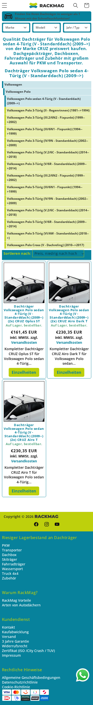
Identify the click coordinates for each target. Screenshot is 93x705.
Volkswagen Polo (18, 92)
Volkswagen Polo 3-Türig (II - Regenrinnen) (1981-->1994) (48, 110)
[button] (75, 5)
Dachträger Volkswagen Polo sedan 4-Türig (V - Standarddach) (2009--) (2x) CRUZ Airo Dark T (69, 314)
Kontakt (8, 627)
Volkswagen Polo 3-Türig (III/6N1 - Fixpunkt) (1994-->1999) (44, 131)
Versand (9, 636)
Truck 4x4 (10, 573)
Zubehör (9, 578)
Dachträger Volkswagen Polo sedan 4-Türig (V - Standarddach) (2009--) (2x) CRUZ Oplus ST (24, 314)
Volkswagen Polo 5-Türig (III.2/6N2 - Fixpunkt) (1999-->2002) (46, 177)
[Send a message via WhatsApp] (83, 675)
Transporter (12, 550)
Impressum (11, 655)
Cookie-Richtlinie (16, 687)
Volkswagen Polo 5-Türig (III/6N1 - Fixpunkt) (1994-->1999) (44, 189)
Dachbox (9, 554)
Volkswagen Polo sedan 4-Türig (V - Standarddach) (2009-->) (44, 101)
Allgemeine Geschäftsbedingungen (31, 677)
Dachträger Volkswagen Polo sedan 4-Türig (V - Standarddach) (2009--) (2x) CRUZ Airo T (24, 432)
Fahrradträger (13, 564)
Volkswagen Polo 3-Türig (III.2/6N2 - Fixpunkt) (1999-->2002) (46, 119)
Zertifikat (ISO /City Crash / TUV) (28, 650)
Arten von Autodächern (21, 605)
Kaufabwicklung (15, 632)
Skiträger (9, 559)
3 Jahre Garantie (15, 641)
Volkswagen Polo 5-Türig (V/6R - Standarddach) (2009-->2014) (47, 224)
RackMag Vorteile (16, 600)
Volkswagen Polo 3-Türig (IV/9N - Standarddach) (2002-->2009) (47, 143)
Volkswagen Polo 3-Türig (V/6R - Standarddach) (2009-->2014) (47, 166)
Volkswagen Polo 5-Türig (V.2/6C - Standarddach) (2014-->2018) (48, 212)
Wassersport (12, 568)
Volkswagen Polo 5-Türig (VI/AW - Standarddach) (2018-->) (48, 235)
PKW (6, 545)
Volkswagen (13, 84)
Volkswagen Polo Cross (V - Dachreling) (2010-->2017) (45, 245)
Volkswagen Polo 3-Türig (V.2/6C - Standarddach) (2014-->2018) (48, 154)
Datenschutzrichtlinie (20, 682)
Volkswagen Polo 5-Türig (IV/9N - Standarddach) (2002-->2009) (47, 201)
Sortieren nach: (17, 253)
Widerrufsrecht (14, 646)
